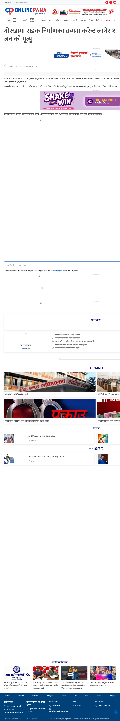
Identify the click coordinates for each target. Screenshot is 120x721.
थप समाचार (96, 368)
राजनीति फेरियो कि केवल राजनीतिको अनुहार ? (67, 348)
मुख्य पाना (14, 20)
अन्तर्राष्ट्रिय (75, 20)
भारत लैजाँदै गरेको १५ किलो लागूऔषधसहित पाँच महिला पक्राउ (27, 421)
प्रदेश (57, 20)
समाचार (43, 20)
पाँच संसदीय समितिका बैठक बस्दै (16, 394)
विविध (98, 20)
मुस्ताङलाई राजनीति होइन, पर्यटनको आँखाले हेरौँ (68, 334)
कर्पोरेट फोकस (32, 20)
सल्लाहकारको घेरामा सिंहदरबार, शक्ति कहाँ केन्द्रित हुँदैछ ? (71, 344)
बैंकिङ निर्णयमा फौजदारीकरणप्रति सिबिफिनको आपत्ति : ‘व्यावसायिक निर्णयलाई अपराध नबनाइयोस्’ (73, 685)
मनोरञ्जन (66, 20)
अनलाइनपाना (12, 66)
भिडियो (91, 20)
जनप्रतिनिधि (96, 449)
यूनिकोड (34, 719)
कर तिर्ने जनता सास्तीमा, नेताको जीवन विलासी (67, 338)
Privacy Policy (25, 719)
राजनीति (24, 20)
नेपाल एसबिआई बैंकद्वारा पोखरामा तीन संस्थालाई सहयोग (102, 684)
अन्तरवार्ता (35, 696)
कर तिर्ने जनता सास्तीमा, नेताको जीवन (41, 436)
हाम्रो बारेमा (15, 719)
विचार (96, 428)
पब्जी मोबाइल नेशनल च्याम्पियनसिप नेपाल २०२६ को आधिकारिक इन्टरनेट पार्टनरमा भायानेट (45, 685)
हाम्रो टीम (7, 719)
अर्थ (50, 20)
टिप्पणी (64, 696)
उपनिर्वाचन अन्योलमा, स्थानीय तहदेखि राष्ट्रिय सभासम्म (46, 456)
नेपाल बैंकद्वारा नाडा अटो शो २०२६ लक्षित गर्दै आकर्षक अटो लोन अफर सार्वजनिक (16, 685)
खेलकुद (83, 20)
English (107, 20)
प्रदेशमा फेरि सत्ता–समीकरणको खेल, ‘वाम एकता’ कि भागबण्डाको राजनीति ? (75, 341)
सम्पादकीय (50, 696)
